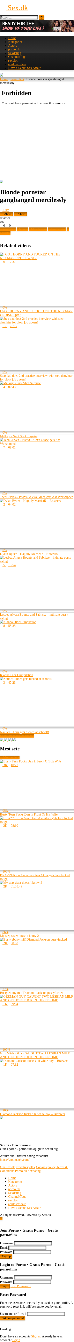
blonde (23, 229)
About (7, 214)
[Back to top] (1, 1218)
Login (5, 1286)
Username (6, 1243)
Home (12, 38)
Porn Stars (17, 79)
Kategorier (15, 42)
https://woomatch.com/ (14, 1159)
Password (6, 1252)
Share (21, 214)
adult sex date (17, 64)
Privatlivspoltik (25, 1167)
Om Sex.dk (7, 1167)
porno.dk (14, 49)
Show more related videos (17, 736)
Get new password (13, 1318)
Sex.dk (17, 8)
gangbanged (58, 229)
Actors (12, 45)
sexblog (13, 60)
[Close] (1, 1222)
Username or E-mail (13, 1313)
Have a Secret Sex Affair (24, 68)
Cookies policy (46, 1167)
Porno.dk (21, 1171)
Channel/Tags (17, 56)
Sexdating (14, 53)
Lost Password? (20, 1286)
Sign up (6, 1256)
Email (4, 1247)
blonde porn (39, 229)
